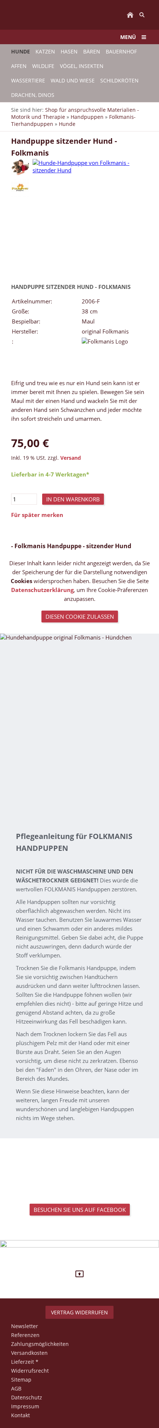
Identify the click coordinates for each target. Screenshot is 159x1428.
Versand (70, 458)
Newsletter (24, 1326)
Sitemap (21, 1379)
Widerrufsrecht (30, 1370)
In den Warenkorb (73, 499)
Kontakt (20, 1415)
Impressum (25, 1406)
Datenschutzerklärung (42, 589)
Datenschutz (26, 1397)
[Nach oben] (79, 1273)
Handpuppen (87, 116)
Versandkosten (29, 1352)
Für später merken (37, 514)
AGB (16, 1388)
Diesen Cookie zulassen (79, 616)
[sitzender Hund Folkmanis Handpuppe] (20, 167)
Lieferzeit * (24, 1361)
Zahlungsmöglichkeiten (40, 1343)
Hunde (67, 123)
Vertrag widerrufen (79, 1312)
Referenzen (25, 1334)
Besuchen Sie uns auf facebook (80, 1209)
